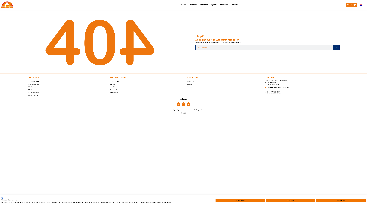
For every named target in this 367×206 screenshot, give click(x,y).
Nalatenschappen (33, 93)
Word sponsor (32, 87)
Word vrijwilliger (33, 95)
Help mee (204, 5)
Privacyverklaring (170, 110)
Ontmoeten (113, 84)
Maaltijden (113, 87)
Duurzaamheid (114, 90)
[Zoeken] (336, 47)
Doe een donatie (33, 84)
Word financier (32, 90)
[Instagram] (183, 104)
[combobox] (362, 5)
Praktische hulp (114, 81)
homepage (236, 42)
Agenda (214, 5)
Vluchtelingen (114, 93)
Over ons (224, 5)
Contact (234, 5)
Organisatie (190, 81)
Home (183, 5)
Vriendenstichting (33, 81)
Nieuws (189, 87)
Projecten (193, 5)
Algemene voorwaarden (184, 110)
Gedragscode (198, 110)
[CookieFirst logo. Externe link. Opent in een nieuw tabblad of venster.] (2, 198)
